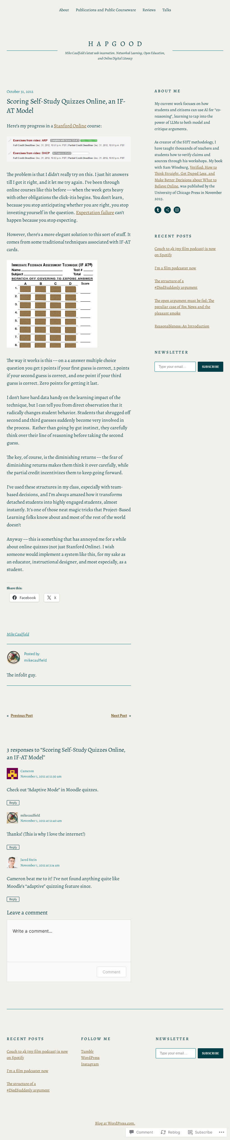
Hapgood (117, 44)
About (64, 10)
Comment (111, 971)
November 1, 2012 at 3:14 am (39, 865)
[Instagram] (177, 210)
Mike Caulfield (18, 634)
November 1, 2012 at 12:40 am (41, 820)
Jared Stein (28, 859)
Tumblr (87, 1051)
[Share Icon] (167, 210)
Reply (13, 802)
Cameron (27, 771)
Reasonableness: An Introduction (182, 326)
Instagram (90, 1064)
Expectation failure (95, 212)
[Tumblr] (158, 210)
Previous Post (22, 716)
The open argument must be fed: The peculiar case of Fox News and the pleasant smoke (184, 307)
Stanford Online (70, 125)
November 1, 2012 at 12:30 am (40, 776)
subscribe (210, 366)
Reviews (149, 10)
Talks (166, 10)
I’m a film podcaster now (175, 268)
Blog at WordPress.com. (115, 1123)
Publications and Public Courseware (106, 10)
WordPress (90, 1057)
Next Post (119, 716)
